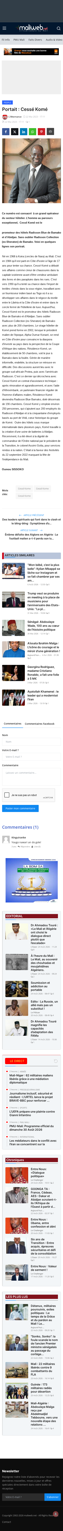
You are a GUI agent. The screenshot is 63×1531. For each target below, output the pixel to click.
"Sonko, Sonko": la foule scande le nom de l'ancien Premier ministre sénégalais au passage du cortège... (44, 1345)
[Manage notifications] (55, 1514)
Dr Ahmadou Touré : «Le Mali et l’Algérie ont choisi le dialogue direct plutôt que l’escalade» (44, 934)
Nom (5, 735)
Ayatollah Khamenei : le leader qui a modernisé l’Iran (43, 695)
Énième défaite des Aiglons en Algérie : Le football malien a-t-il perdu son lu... (31, 536)
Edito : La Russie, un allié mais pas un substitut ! (44, 1005)
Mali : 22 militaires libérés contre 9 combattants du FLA (43, 1369)
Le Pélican (35, 1012)
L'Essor (34, 946)
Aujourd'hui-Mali (34, 655)
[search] (58, 28)
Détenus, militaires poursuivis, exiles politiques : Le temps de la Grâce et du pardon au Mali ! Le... (43, 1314)
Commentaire (10, 765)
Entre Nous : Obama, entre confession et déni (43, 1223)
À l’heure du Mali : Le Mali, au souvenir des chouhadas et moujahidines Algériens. (44, 963)
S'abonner (53, 1497)
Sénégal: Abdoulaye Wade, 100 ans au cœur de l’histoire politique (43, 625)
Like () (37, 846)
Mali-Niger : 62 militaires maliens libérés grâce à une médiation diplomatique (31, 1079)
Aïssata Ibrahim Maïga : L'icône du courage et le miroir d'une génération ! (43, 647)
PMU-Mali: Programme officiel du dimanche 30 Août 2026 (31, 1127)
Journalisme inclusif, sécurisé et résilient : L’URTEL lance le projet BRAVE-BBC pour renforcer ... (31, 1097)
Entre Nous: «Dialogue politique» (39, 1172)
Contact (6, 1522)
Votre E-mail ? (10, 750)
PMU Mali (19, 39)
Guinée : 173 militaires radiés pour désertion (41, 1388)
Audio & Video (54, 39)
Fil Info (6, 39)
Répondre (25, 846)
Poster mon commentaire (20, 808)
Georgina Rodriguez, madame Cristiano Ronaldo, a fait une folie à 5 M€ (43, 672)
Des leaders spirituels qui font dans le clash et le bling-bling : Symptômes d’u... (31, 521)
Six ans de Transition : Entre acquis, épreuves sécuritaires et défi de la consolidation (43, 1246)
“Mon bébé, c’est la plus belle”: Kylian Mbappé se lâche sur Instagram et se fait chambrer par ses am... (43, 572)
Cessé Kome (24, 488)
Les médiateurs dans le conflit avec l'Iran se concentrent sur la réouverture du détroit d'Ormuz (33, 1144)
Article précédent (33, 515)
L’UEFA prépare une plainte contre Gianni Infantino (32, 1113)
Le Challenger (37, 1180)
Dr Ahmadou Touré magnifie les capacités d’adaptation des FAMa (43, 1028)
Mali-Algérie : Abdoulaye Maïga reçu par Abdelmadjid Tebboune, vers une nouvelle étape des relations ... (44, 1413)
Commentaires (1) (20, 827)
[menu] (4, 28)
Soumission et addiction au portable (40, 986)
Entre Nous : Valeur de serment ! (44, 1268)
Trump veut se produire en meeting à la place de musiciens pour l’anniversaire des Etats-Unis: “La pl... (43, 601)
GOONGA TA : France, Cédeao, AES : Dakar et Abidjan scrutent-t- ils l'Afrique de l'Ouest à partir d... (44, 1197)
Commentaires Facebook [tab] (39, 723)
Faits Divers (35, 39)
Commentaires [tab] (12, 723)
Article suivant (29, 530)
